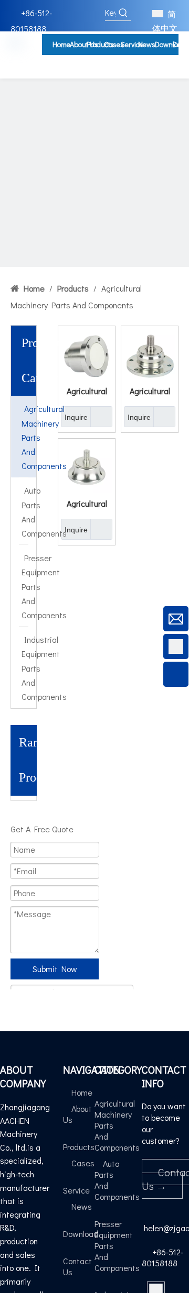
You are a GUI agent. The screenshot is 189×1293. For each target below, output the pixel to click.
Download (80, 1233)
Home (81, 1092)
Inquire (76, 417)
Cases (82, 1162)
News (81, 1206)
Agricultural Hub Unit (87, 390)
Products (78, 1146)
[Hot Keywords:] (123, 12)
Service (76, 1190)
